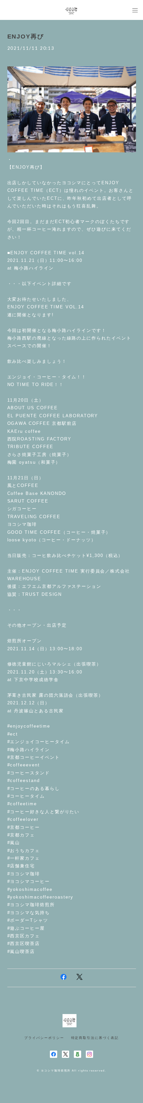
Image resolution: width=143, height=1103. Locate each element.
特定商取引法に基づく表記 (95, 1038)
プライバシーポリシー (44, 1038)
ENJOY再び (25, 36)
